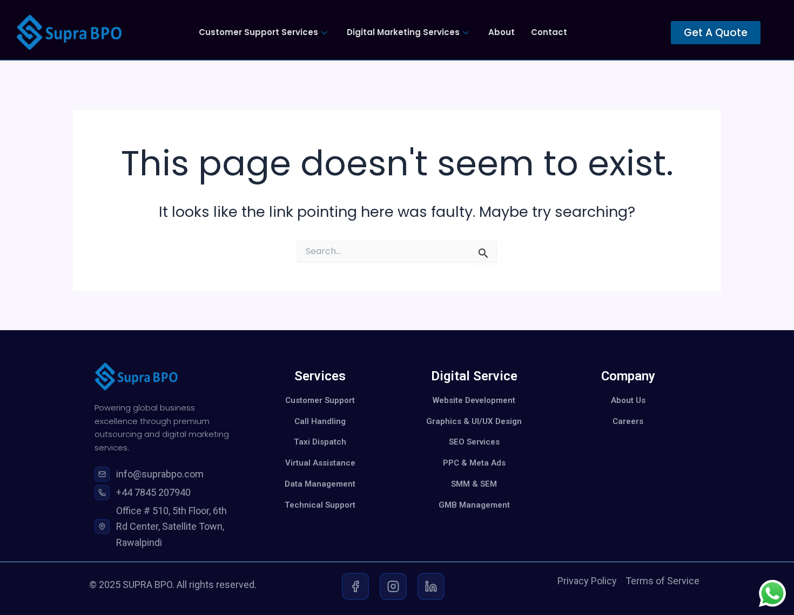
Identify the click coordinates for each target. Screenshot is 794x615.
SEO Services (474, 442)
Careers (628, 421)
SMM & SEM (474, 484)
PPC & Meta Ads (474, 463)
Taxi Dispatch (320, 442)
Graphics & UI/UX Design (474, 421)
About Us (628, 400)
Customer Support (320, 400)
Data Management (320, 484)
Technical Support (320, 505)
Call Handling (320, 421)
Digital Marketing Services (403, 32)
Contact (549, 32)
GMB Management (474, 505)
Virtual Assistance (320, 463)
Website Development (474, 400)
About (501, 32)
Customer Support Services (258, 32)
